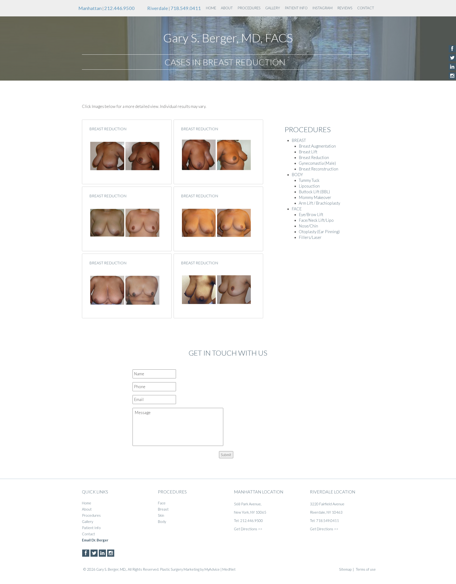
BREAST (299, 140)
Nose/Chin (308, 225)
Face (162, 503)
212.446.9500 (119, 8)
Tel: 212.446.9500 (248, 520)
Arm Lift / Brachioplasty (319, 203)
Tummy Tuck (309, 180)
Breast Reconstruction (318, 168)
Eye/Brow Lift (311, 214)
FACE (297, 208)
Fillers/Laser (310, 237)
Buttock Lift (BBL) (314, 191)
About (227, 8)
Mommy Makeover (315, 197)
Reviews (344, 8)
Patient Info (296, 8)
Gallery (272, 8)
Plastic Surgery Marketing (180, 569)
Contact (365, 8)
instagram (322, 8)
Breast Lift (308, 151)
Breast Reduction (108, 128)
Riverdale (157, 8)
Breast (163, 509)
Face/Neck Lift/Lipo (316, 220)
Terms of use (366, 569)
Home (211, 8)
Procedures (249, 8)
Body (162, 521)
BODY (297, 174)
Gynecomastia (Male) (317, 163)
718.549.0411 (186, 8)
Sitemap (345, 569)
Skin (161, 515)
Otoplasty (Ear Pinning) (319, 231)
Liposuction (309, 185)
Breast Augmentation (317, 146)
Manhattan (90, 8)
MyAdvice (212, 569)
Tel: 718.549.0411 (324, 520)
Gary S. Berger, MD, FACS (228, 38)
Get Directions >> (248, 529)
